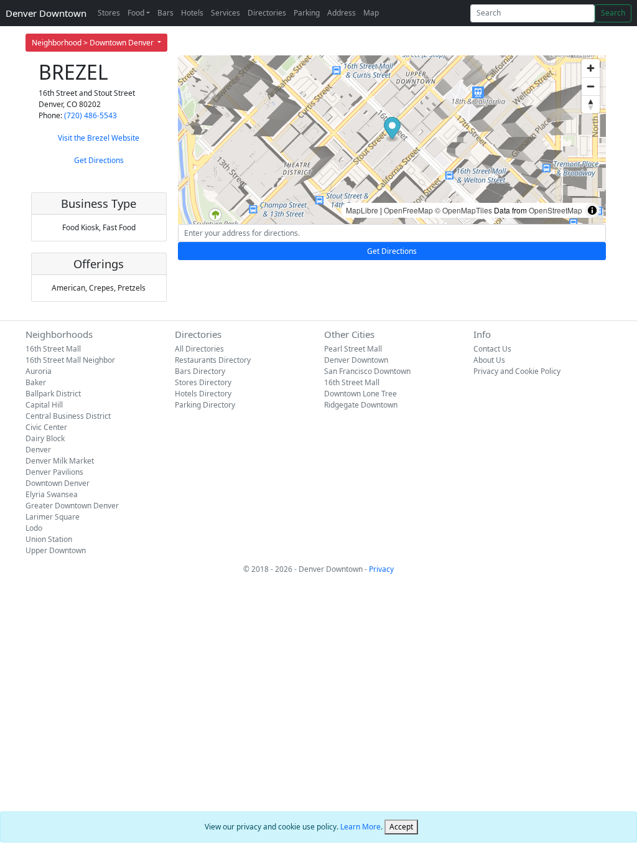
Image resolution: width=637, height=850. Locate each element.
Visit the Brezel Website (98, 138)
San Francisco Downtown (367, 371)
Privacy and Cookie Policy (516, 371)
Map (371, 12)
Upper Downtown (56, 550)
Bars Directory (200, 371)
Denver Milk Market (60, 460)
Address (341, 12)
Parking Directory (205, 404)
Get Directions (99, 160)
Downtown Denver (58, 483)
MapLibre (362, 210)
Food (136, 12)
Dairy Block (45, 438)
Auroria (39, 371)
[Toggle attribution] (592, 210)
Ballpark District (53, 393)
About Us (489, 360)
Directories (267, 12)
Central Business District (68, 416)
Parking (307, 12)
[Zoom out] (591, 86)
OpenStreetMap (555, 210)
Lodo (34, 528)
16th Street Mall (53, 348)
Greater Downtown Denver (72, 505)
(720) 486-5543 (90, 115)
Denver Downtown (46, 13)
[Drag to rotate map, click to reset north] (591, 104)
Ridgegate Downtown (361, 404)
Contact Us (492, 348)
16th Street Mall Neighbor (70, 360)
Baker (36, 382)
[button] (392, 129)
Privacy (381, 569)
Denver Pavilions (54, 472)
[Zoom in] (591, 68)
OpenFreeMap (408, 210)
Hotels (192, 12)
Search (613, 12)
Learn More (360, 826)
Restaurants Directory (213, 360)
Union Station (49, 539)
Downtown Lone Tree (360, 393)
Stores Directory (203, 382)
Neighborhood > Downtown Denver (94, 42)
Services (225, 12)
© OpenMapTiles (463, 210)
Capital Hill (44, 404)
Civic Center (46, 427)
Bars (165, 12)
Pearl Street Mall (353, 348)
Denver (38, 449)
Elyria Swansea (52, 494)
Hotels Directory (203, 393)
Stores (109, 12)
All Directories (199, 348)
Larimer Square (53, 516)
